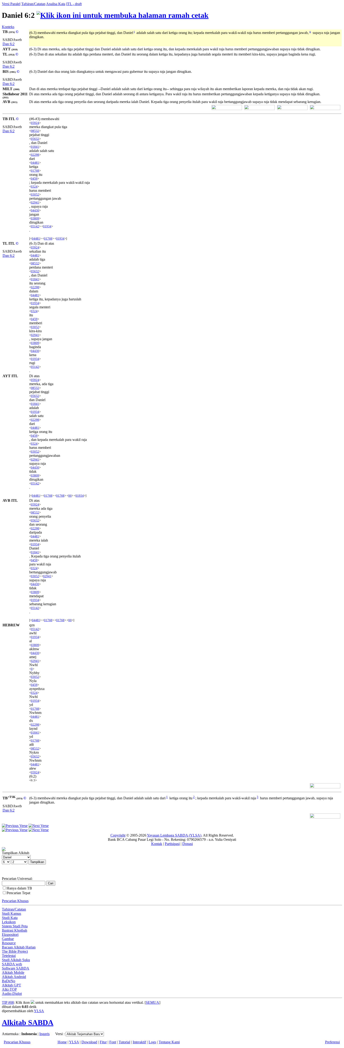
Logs (152, 1042)
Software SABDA (15, 968)
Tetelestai (9, 956)
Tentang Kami (169, 1042)
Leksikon (9, 922)
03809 (35, 218)
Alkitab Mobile (13, 972)
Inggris (44, 1034)
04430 (35, 210)
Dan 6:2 (9, 44)
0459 (34, 178)
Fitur (103, 1042)
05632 (35, 138)
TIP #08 (8, 1002)
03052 (35, 194)
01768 (35, 170)
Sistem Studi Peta (15, 926)
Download (89, 1042)
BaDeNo (8, 981)
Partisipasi (172, 844)
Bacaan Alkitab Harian (19, 947)
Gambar (8, 939)
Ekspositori (10, 935)
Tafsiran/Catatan (33, 4)
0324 (34, 186)
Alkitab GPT (11, 985)
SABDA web (12, 964)
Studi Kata (10, 918)
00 (70, 495)
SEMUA (152, 1002)
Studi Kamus (11, 913)
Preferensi (332, 1042)
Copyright (117, 835)
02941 (35, 202)
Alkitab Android (14, 977)
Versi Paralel (11, 4)
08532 (35, 131)
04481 (35, 162)
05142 (35, 226)
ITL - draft (74, 4)
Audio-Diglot (12, 994)
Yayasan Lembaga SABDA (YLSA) (174, 835)
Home (62, 1042)
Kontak (156, 844)
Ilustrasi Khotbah (14, 930)
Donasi (187, 844)
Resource (9, 943)
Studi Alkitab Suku (16, 960)
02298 (35, 154)
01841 (35, 146)
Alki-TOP (9, 989)
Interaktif (139, 1042)
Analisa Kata (55, 4)
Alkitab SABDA (27, 1022)
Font (112, 1042)
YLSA (39, 1011)
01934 (47, 226)
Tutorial (124, 1042)
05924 (35, 123)
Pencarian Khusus (15, 901)
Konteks (8, 27)
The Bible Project (15, 951)
